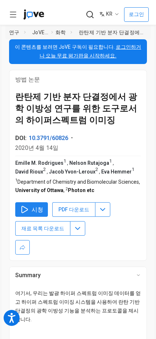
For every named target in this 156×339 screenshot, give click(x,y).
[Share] (22, 247)
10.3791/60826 (48, 138)
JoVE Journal (40, 32)
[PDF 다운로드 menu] (102, 209)
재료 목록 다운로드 (42, 228)
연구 (14, 32)
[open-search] (90, 14)
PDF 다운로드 (73, 209)
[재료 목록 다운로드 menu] (77, 228)
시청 (37, 209)
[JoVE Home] (33, 14)
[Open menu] (13, 14)
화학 (61, 32)
